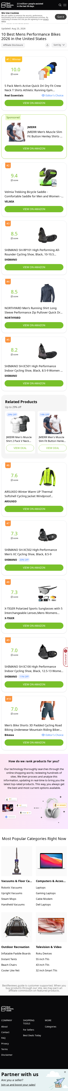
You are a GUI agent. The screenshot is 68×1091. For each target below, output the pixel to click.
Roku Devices (44, 953)
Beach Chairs (9, 965)
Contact (5, 1032)
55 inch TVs (42, 959)
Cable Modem (44, 899)
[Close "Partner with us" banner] (65, 1072)
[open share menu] (47, 45)
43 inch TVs (42, 965)
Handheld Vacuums (13, 904)
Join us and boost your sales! (18, 1084)
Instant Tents (9, 959)
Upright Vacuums (11, 893)
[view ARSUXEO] (15, 477)
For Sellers (28, 1029)
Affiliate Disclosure (13, 44)
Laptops (41, 887)
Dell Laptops (43, 904)
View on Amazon (34, 103)
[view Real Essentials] (16, 71)
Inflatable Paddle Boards (16, 953)
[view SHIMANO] (15, 235)
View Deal (20, 448)
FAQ (3, 1037)
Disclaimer (6, 1054)
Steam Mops (8, 899)
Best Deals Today (32, 1035)
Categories (50, 1026)
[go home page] (7, 5)
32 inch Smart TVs (46, 970)
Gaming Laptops (46, 893)
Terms (4, 1049)
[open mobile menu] (65, 5)
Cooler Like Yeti (10, 970)
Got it (60, 17)
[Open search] (60, 5)
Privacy (5, 1043)
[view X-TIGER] (15, 593)
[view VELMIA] (15, 177)
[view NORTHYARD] (15, 293)
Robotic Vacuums (11, 887)
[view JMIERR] (15, 132)
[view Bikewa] (15, 710)
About (4, 1026)
